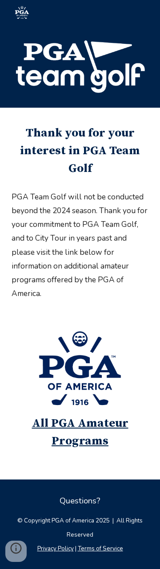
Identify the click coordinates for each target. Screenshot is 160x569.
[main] (80, 151)
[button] (16, 551)
